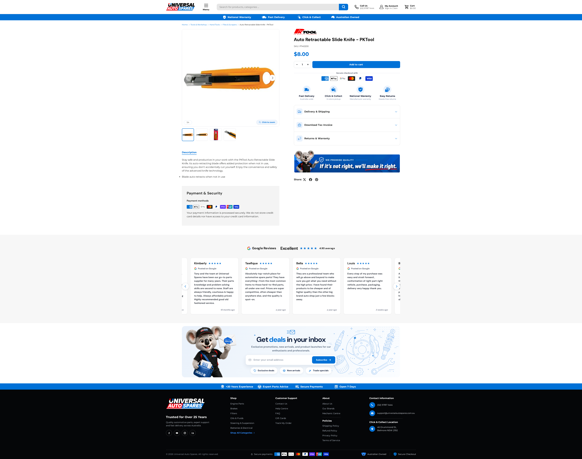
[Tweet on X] (304, 180)
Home (185, 24)
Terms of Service (331, 440)
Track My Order (283, 423)
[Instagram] (185, 433)
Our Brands (328, 408)
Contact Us (281, 403)
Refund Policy (329, 430)
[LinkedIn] (193, 433)
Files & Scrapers (230, 24)
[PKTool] (305, 32)
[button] (411, 7)
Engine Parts (237, 403)
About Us (327, 403)
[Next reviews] (396, 286)
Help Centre (281, 408)
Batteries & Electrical (241, 428)
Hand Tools (215, 24)
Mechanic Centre (331, 413)
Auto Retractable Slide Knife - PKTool (256, 24)
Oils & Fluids (236, 418)
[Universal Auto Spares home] (186, 404)
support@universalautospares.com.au (396, 413)
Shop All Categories (241, 432)
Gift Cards (280, 418)
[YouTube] (177, 433)
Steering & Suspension (242, 423)
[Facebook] (169, 433)
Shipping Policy (330, 425)
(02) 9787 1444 (385, 405)
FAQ (277, 413)
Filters (233, 413)
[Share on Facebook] (311, 180)
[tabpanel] (230, 168)
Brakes (233, 408)
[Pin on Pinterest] (317, 180)
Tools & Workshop (199, 24)
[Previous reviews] (185, 286)
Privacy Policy (329, 435)
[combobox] (282, 7)
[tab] (189, 152)
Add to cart (356, 64)
